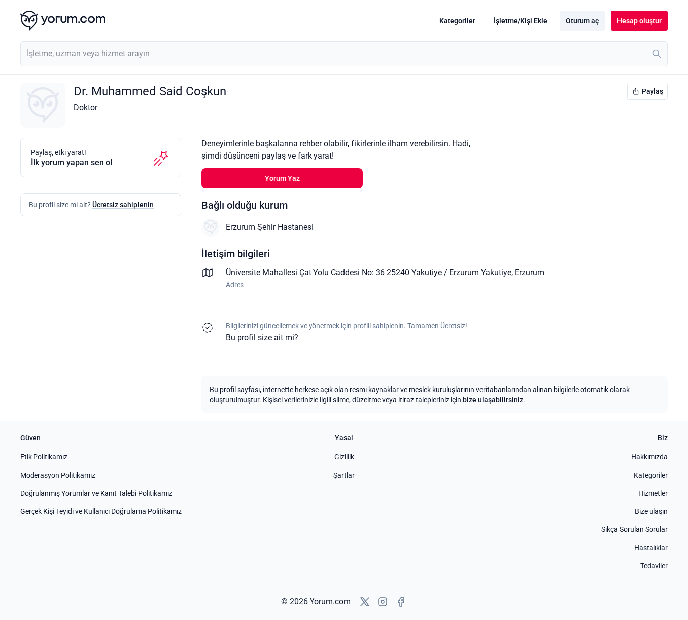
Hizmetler (653, 493)
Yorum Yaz (282, 178)
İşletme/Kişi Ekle (520, 21)
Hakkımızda (649, 457)
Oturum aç (582, 21)
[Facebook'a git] (401, 602)
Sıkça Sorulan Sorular (634, 529)
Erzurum (529, 272)
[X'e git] (365, 602)
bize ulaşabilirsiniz (493, 400)
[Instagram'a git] (383, 602)
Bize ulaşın (651, 511)
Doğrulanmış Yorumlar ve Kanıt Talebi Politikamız (96, 493)
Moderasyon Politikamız (57, 475)
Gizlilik (344, 457)
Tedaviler (654, 566)
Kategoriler (457, 21)
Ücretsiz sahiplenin (123, 205)
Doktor (85, 107)
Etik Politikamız (43, 457)
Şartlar (344, 475)
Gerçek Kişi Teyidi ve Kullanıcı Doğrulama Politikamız (101, 511)
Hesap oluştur (639, 21)
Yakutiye (496, 272)
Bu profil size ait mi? (262, 337)
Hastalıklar (651, 548)
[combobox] (344, 53)
